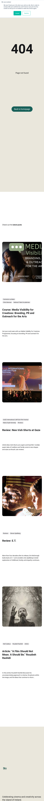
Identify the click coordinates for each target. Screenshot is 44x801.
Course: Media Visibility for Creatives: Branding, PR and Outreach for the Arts (18, 313)
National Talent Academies (22, 302)
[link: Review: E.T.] (22, 515)
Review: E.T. (9, 540)
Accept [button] (17, 13)
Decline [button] (26, 13)
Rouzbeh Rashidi (18, 644)
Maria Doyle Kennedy (9, 422)
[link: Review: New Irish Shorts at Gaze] (22, 401)
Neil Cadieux (7, 644)
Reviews (20, 422)
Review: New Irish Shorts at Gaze (21, 430)
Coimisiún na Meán (9, 299)
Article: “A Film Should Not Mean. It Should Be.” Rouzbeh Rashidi (19, 655)
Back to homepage (22, 109)
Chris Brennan (7, 302)
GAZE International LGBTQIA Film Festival (15, 419)
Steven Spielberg (15, 533)
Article (27, 644)
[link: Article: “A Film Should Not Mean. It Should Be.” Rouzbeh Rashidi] (22, 626)
